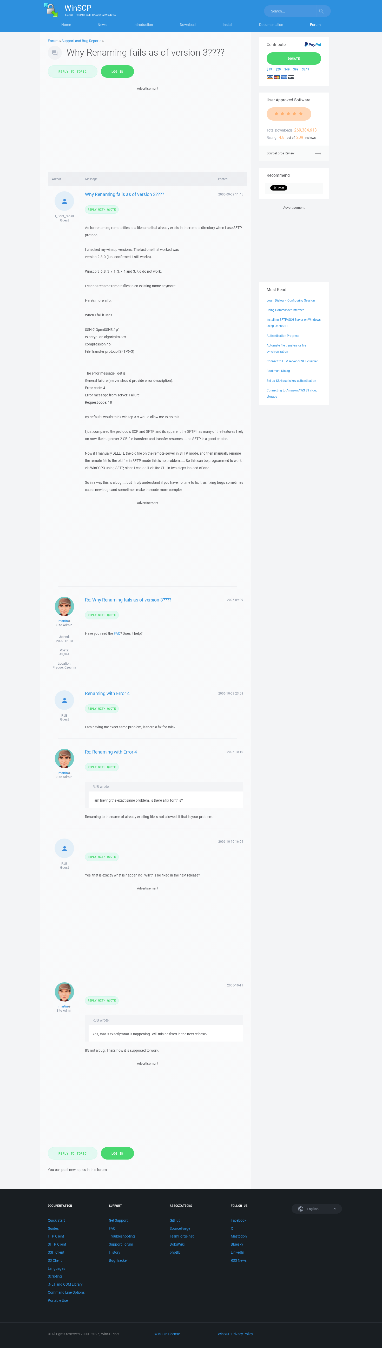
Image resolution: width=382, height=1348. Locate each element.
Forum (315, 24)
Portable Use (58, 1300)
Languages (56, 1268)
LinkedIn (237, 1252)
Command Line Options (66, 1292)
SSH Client (56, 1252)
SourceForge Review (280, 153)
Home (66, 24)
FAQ (117, 633)
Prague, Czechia (64, 667)
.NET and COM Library (65, 1284)
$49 (287, 69)
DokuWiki (177, 1244)
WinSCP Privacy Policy (235, 1334)
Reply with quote (102, 209)
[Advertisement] (147, 127)
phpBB (175, 1252)
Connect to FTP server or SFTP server (292, 361)
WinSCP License (167, 1334)
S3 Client (55, 1260)
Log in (117, 71)
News (102, 24)
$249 (305, 69)
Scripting (55, 1276)
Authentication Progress (283, 336)
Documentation (271, 24)
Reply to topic (72, 71)
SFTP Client (57, 1244)
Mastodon (239, 1236)
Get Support (118, 1220)
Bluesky (237, 1244)
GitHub (175, 1220)
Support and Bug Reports (81, 40)
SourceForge (180, 1228)
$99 (296, 69)
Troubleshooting (122, 1236)
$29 (278, 69)
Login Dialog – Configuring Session (291, 300)
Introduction (143, 24)
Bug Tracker (118, 1260)
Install (227, 24)
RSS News (239, 1260)
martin (63, 621)
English (312, 1209)
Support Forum (121, 1244)
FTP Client (56, 1236)
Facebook (238, 1220)
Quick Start (56, 1220)
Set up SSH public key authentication (291, 381)
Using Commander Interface (285, 310)
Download (188, 24)
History (114, 1252)
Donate (294, 58)
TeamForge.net (182, 1236)
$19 (269, 69)
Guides (53, 1228)
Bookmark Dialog (278, 371)
